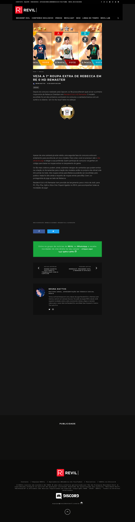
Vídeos (58, 18)
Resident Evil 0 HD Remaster (75, 94)
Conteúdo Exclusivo (42, 18)
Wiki (78, 18)
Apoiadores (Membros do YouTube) (53, 2)
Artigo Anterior (50, 266)
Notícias (36, 87)
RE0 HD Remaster (39, 222)
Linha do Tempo (91, 18)
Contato (19, 2)
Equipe (26, 2)
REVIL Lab (105, 18)
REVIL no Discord (75, 2)
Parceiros (35, 2)
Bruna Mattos (40, 83)
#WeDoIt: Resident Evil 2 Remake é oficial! (80, 269)
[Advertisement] (67, 138)
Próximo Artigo (85, 266)
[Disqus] (67, 343)
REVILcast (69, 18)
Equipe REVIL (39, 482)
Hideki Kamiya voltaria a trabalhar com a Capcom (50, 271)
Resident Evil (23, 18)
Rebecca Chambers (51, 222)
